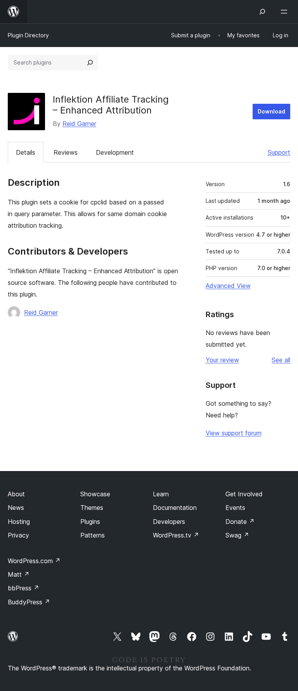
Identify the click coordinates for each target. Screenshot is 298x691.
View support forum (234, 433)
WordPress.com (34, 561)
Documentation (175, 507)
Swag (237, 535)
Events (235, 507)
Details (25, 152)
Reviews (66, 152)
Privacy (18, 535)
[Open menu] (285, 11)
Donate (240, 521)
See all (281, 360)
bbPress (23, 588)
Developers (169, 521)
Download (271, 111)
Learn (161, 494)
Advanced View (228, 286)
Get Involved (244, 494)
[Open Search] (262, 11)
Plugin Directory (28, 35)
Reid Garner (79, 123)
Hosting (19, 521)
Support (279, 152)
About (16, 494)
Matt (18, 574)
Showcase (95, 494)
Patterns (92, 535)
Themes (91, 507)
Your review (222, 360)
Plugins (90, 521)
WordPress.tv (176, 535)
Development (115, 152)
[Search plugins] (90, 62)
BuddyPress (29, 602)
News (16, 507)
